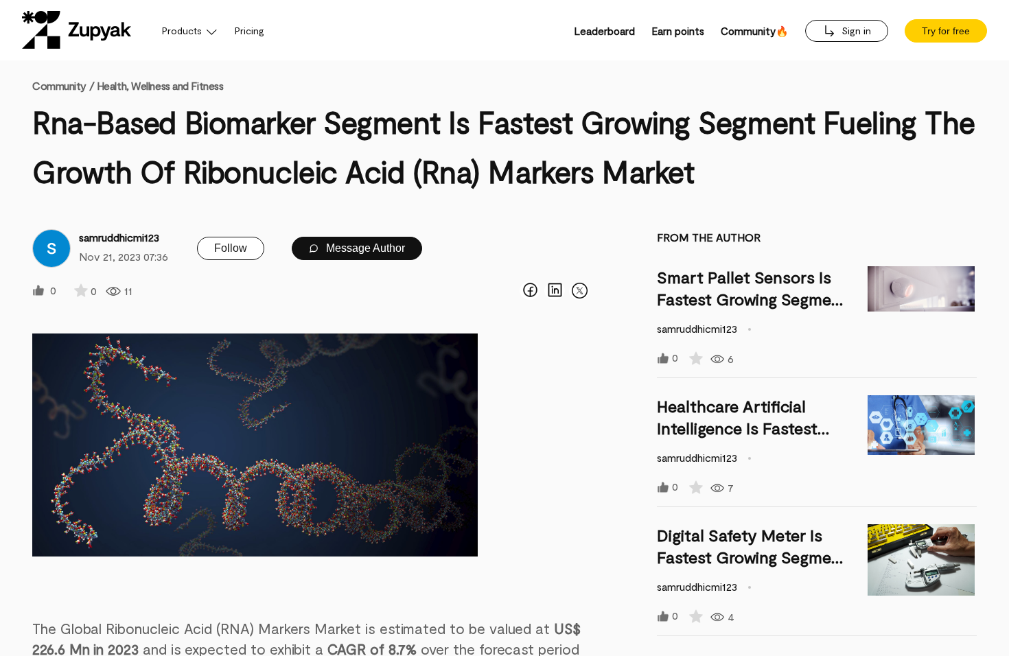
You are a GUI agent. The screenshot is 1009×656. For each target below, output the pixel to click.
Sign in (855, 30)
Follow (230, 248)
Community (63, 85)
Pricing (249, 30)
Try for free (946, 30)
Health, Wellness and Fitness (160, 85)
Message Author (364, 248)
